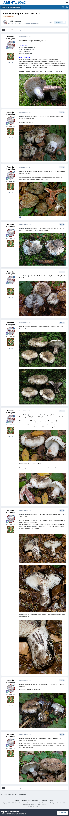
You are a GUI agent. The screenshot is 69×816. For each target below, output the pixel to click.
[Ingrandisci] (42, 249)
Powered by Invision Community (34, 806)
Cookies (51, 800)
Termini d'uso (5, 813)
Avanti (10, 30)
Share (50, 22)
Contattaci (44, 800)
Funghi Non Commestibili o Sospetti (28, 23)
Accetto (63, 812)
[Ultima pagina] (15, 30)
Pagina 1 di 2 (22, 30)
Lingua (17, 800)
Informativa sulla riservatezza (30, 800)
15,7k (11, 62)
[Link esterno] (20, 217)
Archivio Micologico (14, 21)
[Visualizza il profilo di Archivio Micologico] (5, 22)
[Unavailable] (42, 90)
